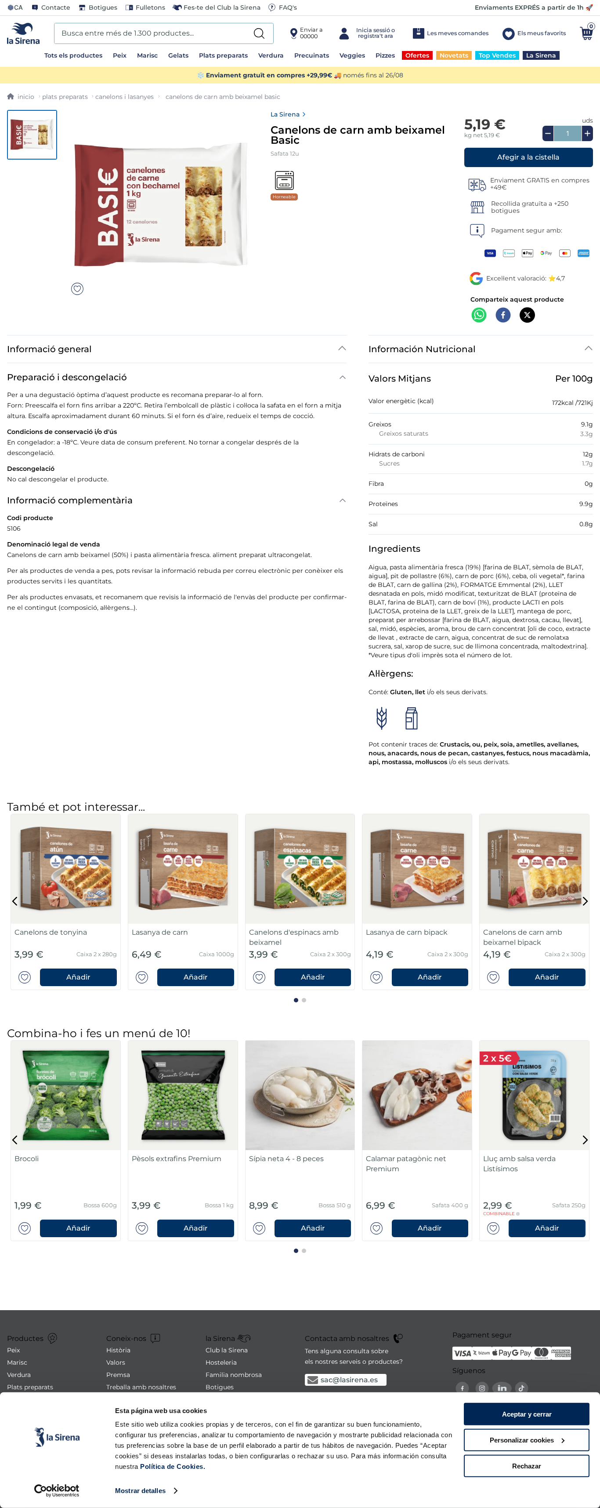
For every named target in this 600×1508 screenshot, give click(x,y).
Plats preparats (65, 97)
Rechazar (526, 1465)
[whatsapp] (479, 315)
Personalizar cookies (522, 1440)
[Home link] (20, 96)
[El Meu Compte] (367, 33)
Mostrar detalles (140, 1490)
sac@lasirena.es (349, 1380)
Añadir (78, 977)
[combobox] (164, 33)
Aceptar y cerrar (527, 1414)
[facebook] (503, 315)
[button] (528, 157)
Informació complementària (70, 500)
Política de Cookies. (172, 1466)
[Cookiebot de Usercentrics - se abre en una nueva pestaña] (56, 1490)
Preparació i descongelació (67, 377)
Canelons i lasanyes (124, 97)
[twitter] (527, 315)
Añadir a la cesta (528, 157)
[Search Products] (259, 33)
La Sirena (285, 114)
